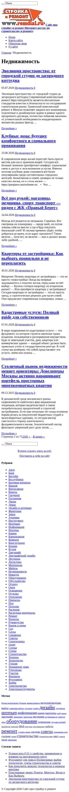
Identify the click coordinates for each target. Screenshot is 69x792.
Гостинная (14, 498)
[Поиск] (2, 4)
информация (27, 713)
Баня (11, 472)
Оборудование (17, 577)
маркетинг (18, 717)
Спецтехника (16, 641)
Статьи (12, 647)
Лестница (14, 558)
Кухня (12, 549)
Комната (13, 539)
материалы (27, 717)
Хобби (12, 682)
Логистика (14, 561)
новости (61, 717)
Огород (13, 584)
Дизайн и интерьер (19, 507)
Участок (13, 673)
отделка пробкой (58, 722)
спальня (5, 736)
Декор (12, 504)
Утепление (15, 669)
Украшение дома (18, 666)
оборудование (21, 721)
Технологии (15, 660)
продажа (28, 727)
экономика (12, 740)
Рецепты (13, 619)
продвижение (39, 727)
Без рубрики (15, 479)
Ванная (12, 485)
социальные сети (60, 732)
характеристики (46, 736)
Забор (11, 514)
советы (47, 731)
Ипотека (13, 530)
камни (41, 713)
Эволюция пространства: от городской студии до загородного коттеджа (32, 75)
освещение (44, 722)
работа (49, 726)
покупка (14, 727)
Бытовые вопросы (19, 482)
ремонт (9, 731)
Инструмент (15, 520)
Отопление (15, 596)
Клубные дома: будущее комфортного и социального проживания (28, 141)
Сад (10, 628)
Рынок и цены (17, 625)
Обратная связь (17, 43)
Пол (10, 603)
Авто (11, 469)
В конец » (39, 436)
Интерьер (14, 523)
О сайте (13, 46)
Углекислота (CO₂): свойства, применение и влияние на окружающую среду (35, 755)
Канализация (16, 536)
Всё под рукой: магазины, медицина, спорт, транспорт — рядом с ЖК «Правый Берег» (31, 203)
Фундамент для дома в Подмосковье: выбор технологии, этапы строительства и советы (34, 761)
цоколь (62, 736)
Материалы (15, 565)
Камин (12, 533)
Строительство (17, 654)
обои (3, 722)
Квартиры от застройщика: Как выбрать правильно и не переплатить (32, 258)
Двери (12, 501)
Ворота (12, 492)
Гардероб (14, 495)
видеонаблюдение (51, 702)
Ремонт (12, 615)
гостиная (28, 708)
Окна (11, 587)
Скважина (14, 634)
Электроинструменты (21, 689)
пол (21, 726)
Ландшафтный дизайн (21, 555)
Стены (12, 650)
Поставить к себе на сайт (34, 455)
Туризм (12, 663)
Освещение (15, 590)
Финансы (14, 676)
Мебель (13, 568)
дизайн (47, 707)
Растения (13, 609)
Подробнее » (9, 128)
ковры (63, 713)
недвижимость (51, 717)
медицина (38, 716)
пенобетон (5, 727)
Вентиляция (15, 488)
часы (4, 739)
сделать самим (24, 732)
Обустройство (16, 580)
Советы (13, 638)
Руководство (16, 622)
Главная (6, 52)
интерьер (9, 712)
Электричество (17, 685)
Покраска (14, 600)
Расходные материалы (21, 612)
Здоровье (13, 517)
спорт (11, 644)
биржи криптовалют (10, 703)
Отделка (13, 593)
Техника (13, 657)
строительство (28, 736)
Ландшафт (14, 552)
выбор (5, 708)
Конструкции (16, 542)
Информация (16, 526)
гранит (36, 708)
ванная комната (33, 703)
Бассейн (13, 476)
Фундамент (15, 679)
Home (11, 37)
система (35, 731)
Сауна (12, 631)
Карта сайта (15, 40)
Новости (13, 574)
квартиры (50, 713)
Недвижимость (24, 87)
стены (13, 736)
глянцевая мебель (16, 708)
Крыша (12, 546)
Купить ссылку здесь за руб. (34, 450)
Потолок (13, 606)
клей (59, 713)
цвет (56, 736)
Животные (14, 511)
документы (60, 708)
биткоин (22, 703)
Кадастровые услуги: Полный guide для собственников (30, 314)
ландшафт (7, 716)
